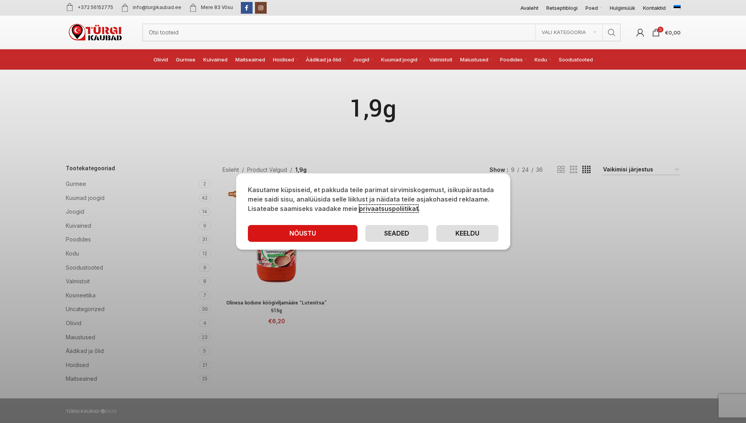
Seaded (396, 233)
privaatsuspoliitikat (388, 208)
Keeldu (467, 233)
